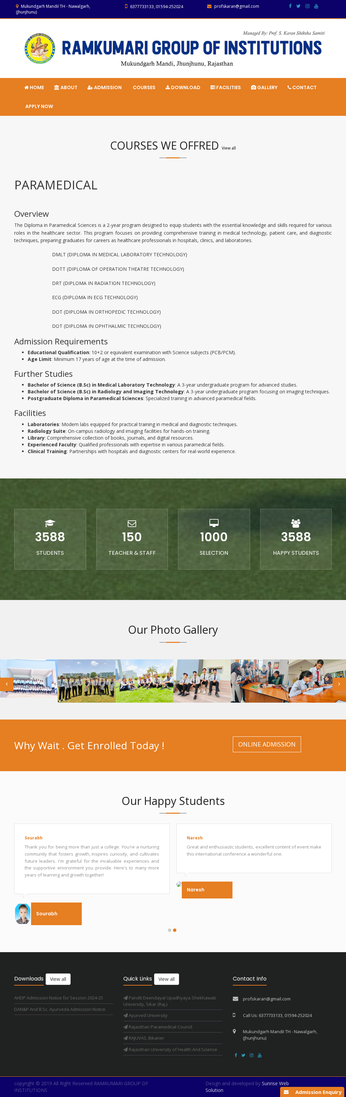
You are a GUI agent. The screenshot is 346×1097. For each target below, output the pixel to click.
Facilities (228, 87)
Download (185, 87)
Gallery (266, 87)
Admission (107, 87)
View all (229, 148)
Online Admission (267, 744)
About (68, 87)
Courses (143, 87)
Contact (304, 87)
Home (36, 87)
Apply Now (38, 106)
